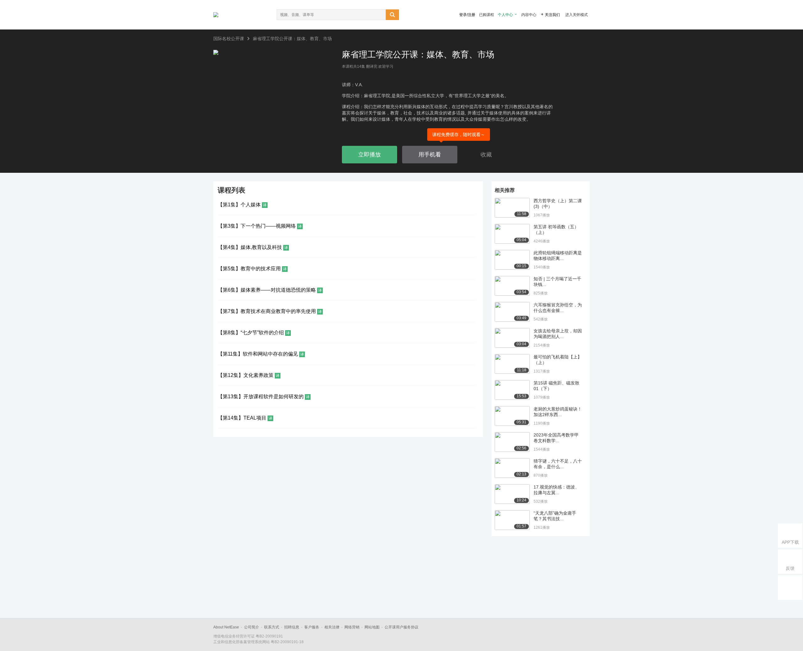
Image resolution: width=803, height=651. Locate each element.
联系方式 (271, 627)
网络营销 (351, 627)
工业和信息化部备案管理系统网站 (241, 642)
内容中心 (528, 15)
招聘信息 (291, 627)
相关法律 (331, 627)
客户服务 (311, 627)
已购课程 (486, 15)
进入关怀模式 (576, 15)
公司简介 (251, 627)
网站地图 (372, 627)
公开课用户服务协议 (401, 627)
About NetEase (226, 627)
